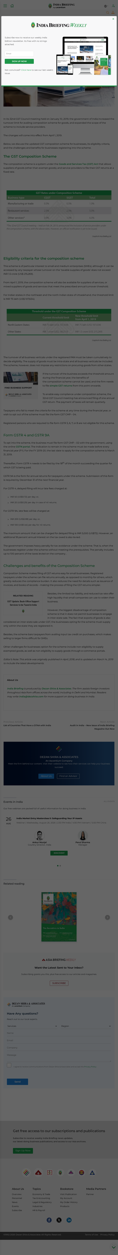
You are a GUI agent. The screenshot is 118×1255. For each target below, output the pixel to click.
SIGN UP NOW (19, 61)
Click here (26, 70)
